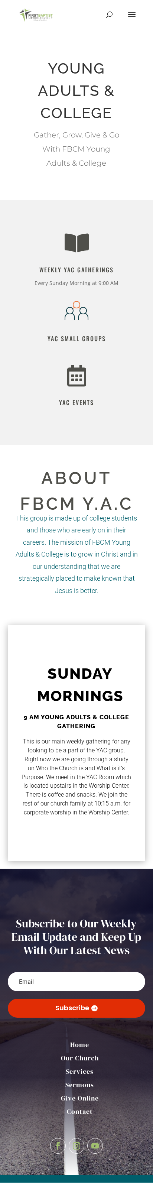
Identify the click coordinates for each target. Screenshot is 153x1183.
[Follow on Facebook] (58, 1146)
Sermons (79, 1084)
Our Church (80, 1058)
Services (80, 1071)
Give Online (80, 1098)
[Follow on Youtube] (95, 1146)
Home (79, 1044)
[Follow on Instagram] (76, 1146)
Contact (80, 1111)
